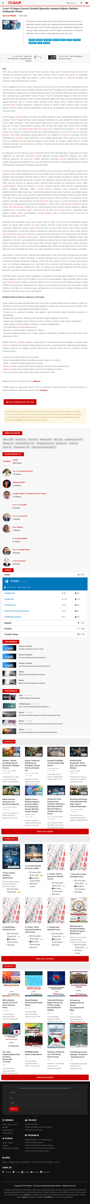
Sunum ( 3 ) (73, 443)
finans (13, 210)
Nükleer (6, 366)
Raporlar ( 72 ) (8, 443)
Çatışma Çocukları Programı (34, 1142)
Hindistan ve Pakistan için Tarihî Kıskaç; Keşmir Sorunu (55, 1054)
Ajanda (57, 1162)
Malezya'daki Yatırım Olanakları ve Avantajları (32, 674)
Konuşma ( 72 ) (61, 443)
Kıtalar (7, 575)
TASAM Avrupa (10, 605)
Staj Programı (25, 1162)
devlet (31, 40)
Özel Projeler (35, 1162)
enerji (33, 264)
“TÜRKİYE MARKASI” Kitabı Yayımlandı (29, 698)
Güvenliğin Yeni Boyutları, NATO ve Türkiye (31, 649)
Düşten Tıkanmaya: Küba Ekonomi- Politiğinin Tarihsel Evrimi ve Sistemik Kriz (32, 765)
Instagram (46, 1172)
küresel (55, 40)
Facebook (8, 1172)
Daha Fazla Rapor (45, 1077)
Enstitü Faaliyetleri (47, 1162)
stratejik (21, 342)
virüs (39, 43)
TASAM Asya (9, 599)
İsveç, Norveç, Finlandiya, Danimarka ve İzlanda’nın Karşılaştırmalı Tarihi (39, 715)
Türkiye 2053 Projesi (31, 1124)
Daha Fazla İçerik (45, 831)
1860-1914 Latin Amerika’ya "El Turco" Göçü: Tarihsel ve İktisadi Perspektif (41, 723)
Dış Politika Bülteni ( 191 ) (25, 443)
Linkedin (36, 1172)
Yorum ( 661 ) (33, 439)
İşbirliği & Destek (14, 1162)
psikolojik (32, 43)
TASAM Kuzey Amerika (12, 617)
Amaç (9, 1124)
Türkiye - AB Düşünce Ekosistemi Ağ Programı (39, 1148)
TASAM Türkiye (11, 634)
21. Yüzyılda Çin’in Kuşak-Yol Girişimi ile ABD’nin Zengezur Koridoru (38, 732)
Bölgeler (8, 623)
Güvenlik (5, 171)
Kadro (15, 1124)
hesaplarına (21, 237)
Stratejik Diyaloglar (31, 1140)
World (80, 246)
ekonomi (39, 40)
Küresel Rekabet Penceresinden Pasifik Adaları (34, 1002)
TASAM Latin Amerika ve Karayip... (17, 611)
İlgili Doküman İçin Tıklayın (21, 402)
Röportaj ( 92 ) (21, 439)
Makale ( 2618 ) (46, 439)
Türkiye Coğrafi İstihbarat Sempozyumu (8, 875)
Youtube (26, 1172)
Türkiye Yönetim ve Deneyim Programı (37, 1151)
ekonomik (47, 40)
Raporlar (8, 966)
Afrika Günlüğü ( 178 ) (22, 447)
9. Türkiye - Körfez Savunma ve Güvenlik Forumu (55, 876)
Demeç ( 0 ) (7, 447)
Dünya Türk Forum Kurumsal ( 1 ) (44, 447)
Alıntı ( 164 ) (58, 439)
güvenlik (46, 43)
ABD (74, 333)
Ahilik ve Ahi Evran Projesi (33, 1130)
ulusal (69, 40)
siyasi (63, 40)
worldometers (28, 129)
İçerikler (8, 741)
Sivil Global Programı (45, 1140)
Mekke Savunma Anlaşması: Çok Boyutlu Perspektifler (10, 801)
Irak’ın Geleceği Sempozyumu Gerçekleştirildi (32, 657)
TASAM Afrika (9, 593)
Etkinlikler (9, 839)
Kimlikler (8, 629)
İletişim (4, 1162)
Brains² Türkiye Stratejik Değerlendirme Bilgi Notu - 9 (34, 706)
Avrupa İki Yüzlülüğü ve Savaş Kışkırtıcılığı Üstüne (55, 763)
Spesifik (16, 1148)
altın (18, 213)
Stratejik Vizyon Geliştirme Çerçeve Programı (39, 1145)
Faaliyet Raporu (7, 1133)
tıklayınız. (44, 390)
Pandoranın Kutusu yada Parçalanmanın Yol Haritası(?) (34, 666)
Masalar (5, 1127)
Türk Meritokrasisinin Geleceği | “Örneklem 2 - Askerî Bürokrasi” (78, 1054)
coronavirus (42, 129)
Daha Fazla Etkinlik (45, 959)
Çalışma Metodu (7, 1130)
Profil (4, 1124)
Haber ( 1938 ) (8, 439)
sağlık (64, 312)
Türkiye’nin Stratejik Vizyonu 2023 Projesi (38, 1127)
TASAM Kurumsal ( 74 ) (45, 443)
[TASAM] (16, 3)
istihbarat (76, 40)
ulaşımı (29, 210)
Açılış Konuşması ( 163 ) (74, 439)
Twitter (17, 1172)
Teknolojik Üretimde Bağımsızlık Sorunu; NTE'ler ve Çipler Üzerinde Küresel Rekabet (55, 1005)
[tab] (45, 574)
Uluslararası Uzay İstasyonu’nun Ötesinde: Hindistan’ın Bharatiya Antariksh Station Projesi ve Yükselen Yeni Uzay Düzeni (56, 806)
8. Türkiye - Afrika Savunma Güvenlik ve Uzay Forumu (33, 929)
